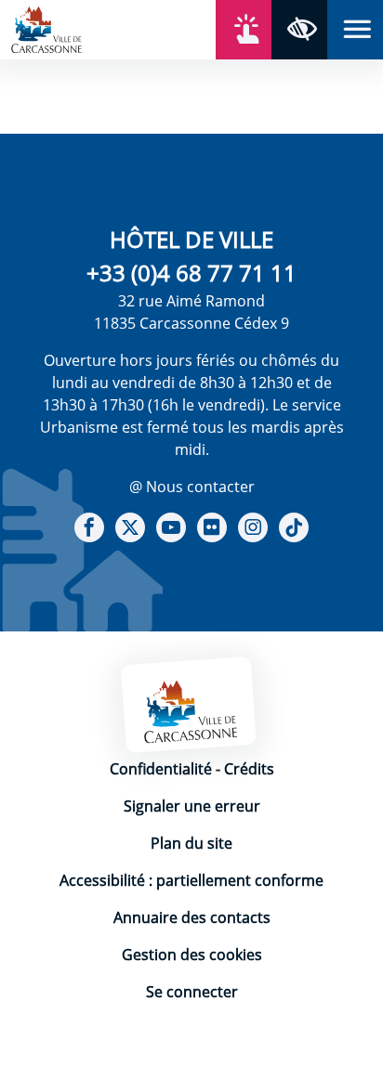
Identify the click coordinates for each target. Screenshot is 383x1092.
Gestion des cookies (192, 954)
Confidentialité (161, 769)
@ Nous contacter (192, 486)
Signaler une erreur (192, 806)
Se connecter (192, 992)
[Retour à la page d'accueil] (46, 28)
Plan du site (191, 843)
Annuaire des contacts (192, 917)
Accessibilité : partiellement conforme (191, 880)
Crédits (249, 769)
